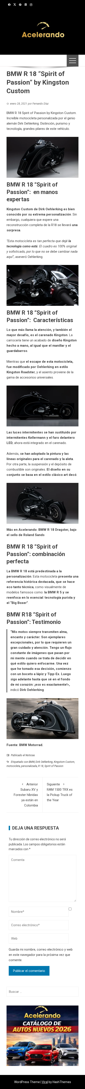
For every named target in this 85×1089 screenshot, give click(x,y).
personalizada (29, 766)
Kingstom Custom (64, 761)
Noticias (30, 755)
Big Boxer (19, 603)
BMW (31, 761)
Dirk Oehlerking (32, 690)
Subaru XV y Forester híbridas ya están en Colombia (26, 794)
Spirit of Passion (53, 766)
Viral (45, 1082)
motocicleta (13, 766)
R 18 (40, 766)
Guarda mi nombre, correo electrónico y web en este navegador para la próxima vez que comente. (41, 955)
